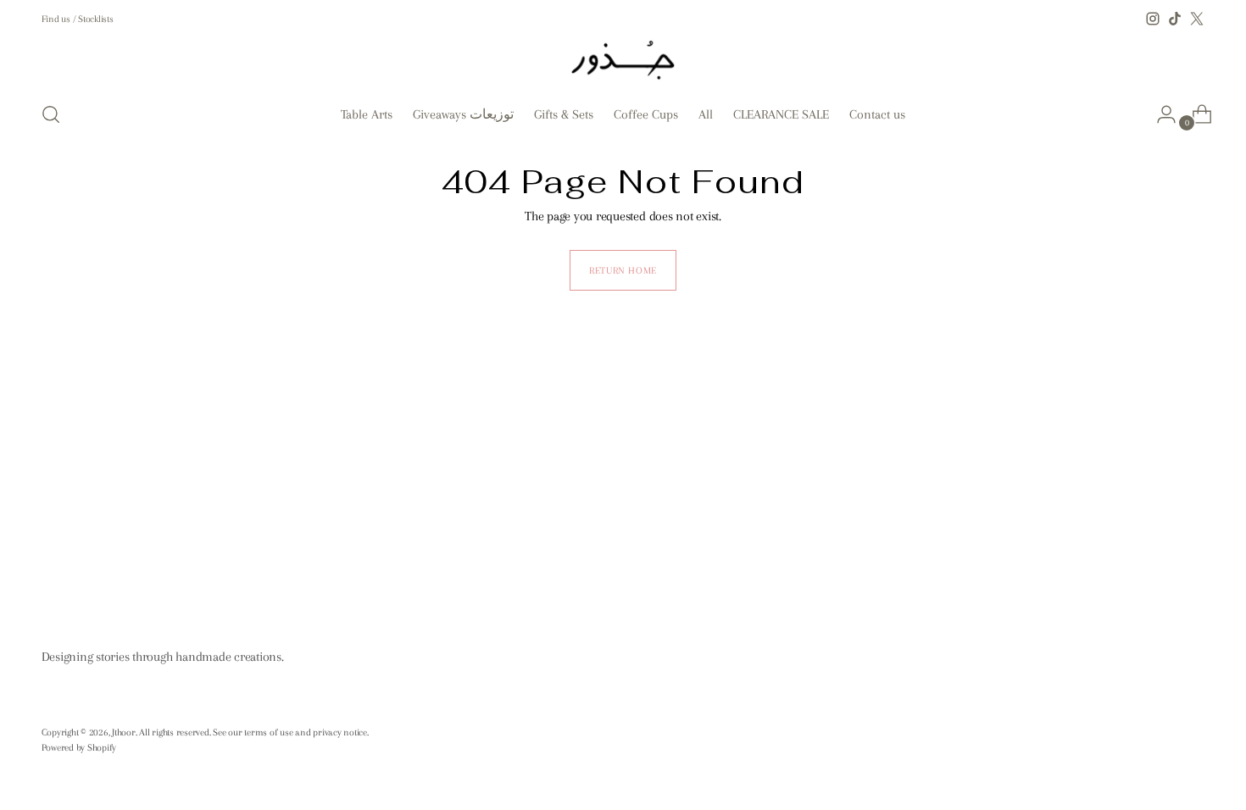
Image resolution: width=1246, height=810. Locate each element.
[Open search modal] (51, 114)
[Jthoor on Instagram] (1152, 18)
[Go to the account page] (1159, 114)
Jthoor (124, 732)
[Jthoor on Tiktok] (1174, 18)
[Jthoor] (623, 58)
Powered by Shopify (79, 747)
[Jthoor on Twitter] (1196, 18)
